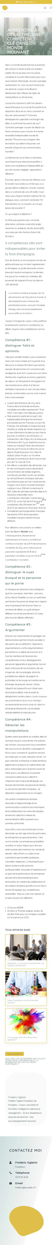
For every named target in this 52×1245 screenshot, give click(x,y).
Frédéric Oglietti (17, 1097)
